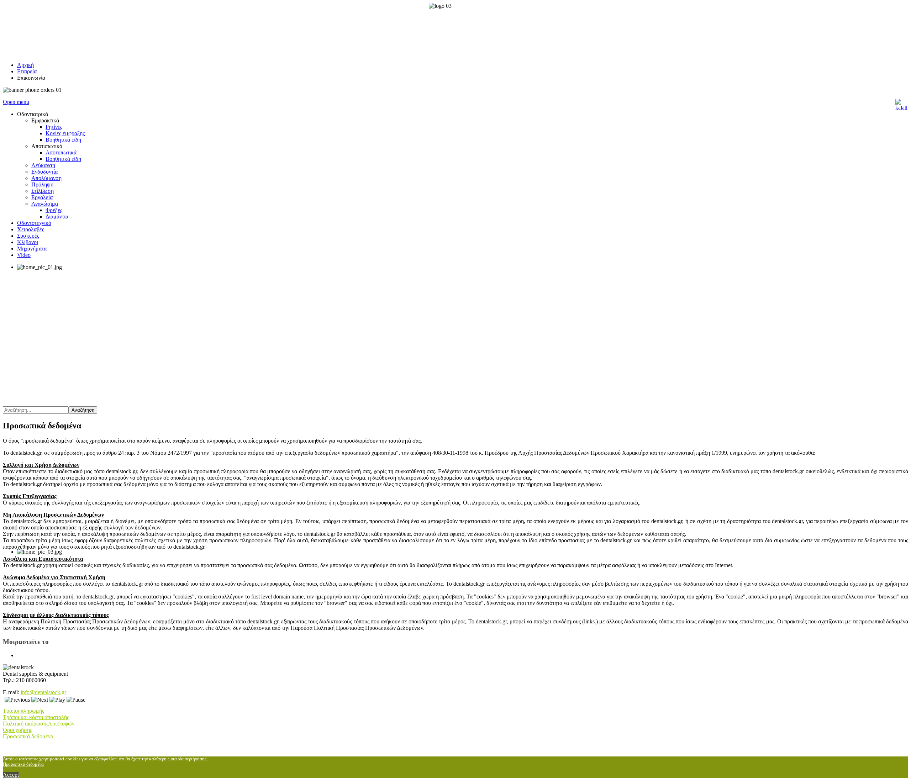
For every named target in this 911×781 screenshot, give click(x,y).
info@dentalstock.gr (43, 692)
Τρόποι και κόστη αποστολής (36, 717)
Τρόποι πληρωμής (23, 711)
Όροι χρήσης (17, 730)
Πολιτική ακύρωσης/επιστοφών (38, 724)
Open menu (16, 102)
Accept (11, 775)
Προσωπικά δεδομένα (28, 736)
